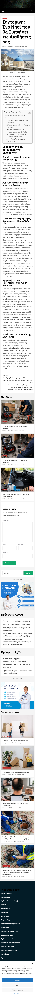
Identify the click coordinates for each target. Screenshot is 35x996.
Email (20, 544)
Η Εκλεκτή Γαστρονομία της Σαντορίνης (16, 140)
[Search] (32, 10)
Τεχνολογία (5, 954)
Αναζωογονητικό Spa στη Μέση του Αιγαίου (19, 126)
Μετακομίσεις (6, 736)
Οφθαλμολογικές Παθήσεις (10, 943)
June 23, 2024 (7, 46)
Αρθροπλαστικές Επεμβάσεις (11, 901)
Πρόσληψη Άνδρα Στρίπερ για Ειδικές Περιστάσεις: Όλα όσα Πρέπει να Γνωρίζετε (17, 378)
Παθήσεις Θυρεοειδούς (9, 950)
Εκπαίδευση (5, 916)
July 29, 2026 (7, 841)
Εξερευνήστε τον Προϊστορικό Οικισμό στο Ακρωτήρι (17, 135)
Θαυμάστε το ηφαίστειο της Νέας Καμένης (18, 121)
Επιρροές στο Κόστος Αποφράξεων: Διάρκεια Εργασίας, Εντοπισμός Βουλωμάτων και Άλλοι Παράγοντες (20, 386)
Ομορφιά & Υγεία (7, 935)
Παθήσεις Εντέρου (7, 946)
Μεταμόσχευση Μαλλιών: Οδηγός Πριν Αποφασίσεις (16, 629)
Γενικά (4, 18)
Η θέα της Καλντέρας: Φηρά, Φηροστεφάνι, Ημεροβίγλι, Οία (17, 131)
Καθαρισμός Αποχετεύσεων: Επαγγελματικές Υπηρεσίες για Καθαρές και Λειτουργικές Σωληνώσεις (17, 641)
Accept (17, 980)
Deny (17, 985)
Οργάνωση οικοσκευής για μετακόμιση (16, 621)
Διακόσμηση (5, 908)
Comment (6, 520)
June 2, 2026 (7, 430)
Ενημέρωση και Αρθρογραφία (20, 46)
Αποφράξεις (6, 832)
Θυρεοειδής (5, 920)
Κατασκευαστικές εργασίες (10, 924)
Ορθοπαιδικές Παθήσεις (9, 939)
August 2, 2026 (7, 807)
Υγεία (4, 799)
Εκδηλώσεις (5, 912)
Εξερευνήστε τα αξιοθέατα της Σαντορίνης (15, 116)
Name (5, 544)
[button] (32, 963)
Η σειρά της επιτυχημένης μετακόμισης (16, 624)
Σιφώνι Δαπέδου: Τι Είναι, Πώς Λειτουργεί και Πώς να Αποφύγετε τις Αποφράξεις (17, 634)
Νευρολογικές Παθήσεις (9, 931)
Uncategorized (6, 893)
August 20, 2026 (7, 743)
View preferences (17, 990)
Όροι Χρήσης (17, 993)
